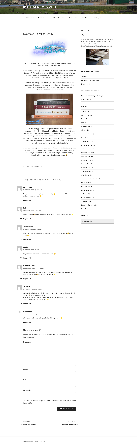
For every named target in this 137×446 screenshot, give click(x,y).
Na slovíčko (42, 18)
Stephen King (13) (87, 141)
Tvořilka (26, 287)
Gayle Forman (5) (86, 209)
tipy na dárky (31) (86, 119)
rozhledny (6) (85, 194)
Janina (83, 99)
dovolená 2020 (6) (87, 201)
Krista (25, 208)
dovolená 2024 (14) (87, 134)
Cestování (73, 18)
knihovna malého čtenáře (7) (90, 179)
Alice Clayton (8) (86, 175)
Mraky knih (27, 187)
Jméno (25, 369)
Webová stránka (30, 390)
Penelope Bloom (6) (87, 197)
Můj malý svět (40, 7)
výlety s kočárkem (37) (88, 115)
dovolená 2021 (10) (87, 152)
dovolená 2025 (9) (87, 160)
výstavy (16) (85, 130)
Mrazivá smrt (85, 84)
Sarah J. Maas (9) (86, 164)
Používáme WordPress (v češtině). (34, 441)
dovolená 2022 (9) (87, 167)
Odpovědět (27, 200)
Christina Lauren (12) (88, 145)
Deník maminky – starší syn (90, 80)
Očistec (84, 76)
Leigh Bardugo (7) (87, 186)
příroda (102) (85, 111)
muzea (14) (84, 137)
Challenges (97, 18)
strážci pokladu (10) (87, 149)
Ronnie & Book (29, 266)
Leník (25, 247)
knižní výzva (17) (86, 126)
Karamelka (43, 31)
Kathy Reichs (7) (86, 182)
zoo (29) (84, 123)
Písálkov (85, 18)
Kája (82, 96)
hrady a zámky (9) (87, 171)
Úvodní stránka (28, 18)
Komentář (27, 342)
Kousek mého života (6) (89, 205)
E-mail (25, 380)
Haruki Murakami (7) (87, 190)
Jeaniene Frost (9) (87, 156)
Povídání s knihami (57, 18)
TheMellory (28, 227)
